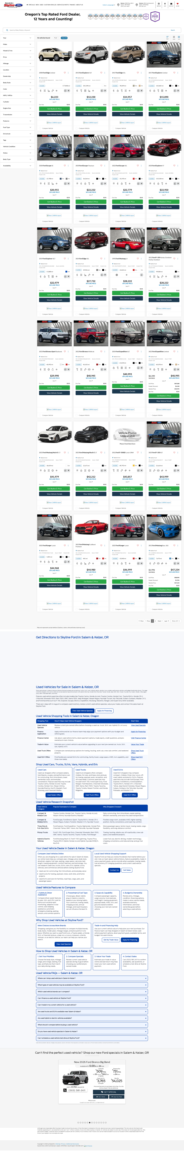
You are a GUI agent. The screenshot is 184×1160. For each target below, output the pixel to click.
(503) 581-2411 (76, 1096)
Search (173, 30)
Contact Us (114, 870)
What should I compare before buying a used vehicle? (58, 1025)
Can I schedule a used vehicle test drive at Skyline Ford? (59, 1038)
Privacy (63, 1144)
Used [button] (41, 5)
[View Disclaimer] (56, 91)
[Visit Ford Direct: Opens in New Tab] (88, 1146)
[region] (54, 105)
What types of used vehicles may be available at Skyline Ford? (61, 985)
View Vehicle (101, 1114)
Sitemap (57, 1144)
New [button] (37, 5)
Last (166, 621)
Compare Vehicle (47, 128)
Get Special (109, 1109)
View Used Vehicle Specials (82, 711)
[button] (70, 54)
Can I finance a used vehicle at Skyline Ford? (54, 998)
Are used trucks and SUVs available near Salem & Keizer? (59, 1011)
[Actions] (68, 72)
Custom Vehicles (50, 5)
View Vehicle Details (54, 114)
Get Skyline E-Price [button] (54, 109)
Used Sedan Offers (54, 795)
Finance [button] (72, 5)
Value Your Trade (137, 744)
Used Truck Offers (92, 795)
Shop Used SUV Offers (137, 758)
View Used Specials (138, 725)
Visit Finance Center (138, 738)
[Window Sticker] (68, 90)
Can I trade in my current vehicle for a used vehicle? (57, 1005)
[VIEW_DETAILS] (127, 434)
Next (160, 621)
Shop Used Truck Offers (137, 752)
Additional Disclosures (72, 1144)
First (141, 621)
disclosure (92, 1117)
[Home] (27, 4)
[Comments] (65, 90)
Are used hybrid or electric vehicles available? (55, 1018)
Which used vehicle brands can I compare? (54, 992)
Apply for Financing (104, 711)
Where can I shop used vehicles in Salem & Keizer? (57, 978)
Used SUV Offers (130, 795)
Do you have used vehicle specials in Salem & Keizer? (58, 1031)
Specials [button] (32, 5)
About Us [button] (79, 5)
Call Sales (127, 870)
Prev (148, 621)
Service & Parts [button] (63, 5)
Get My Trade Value (111, 940)
